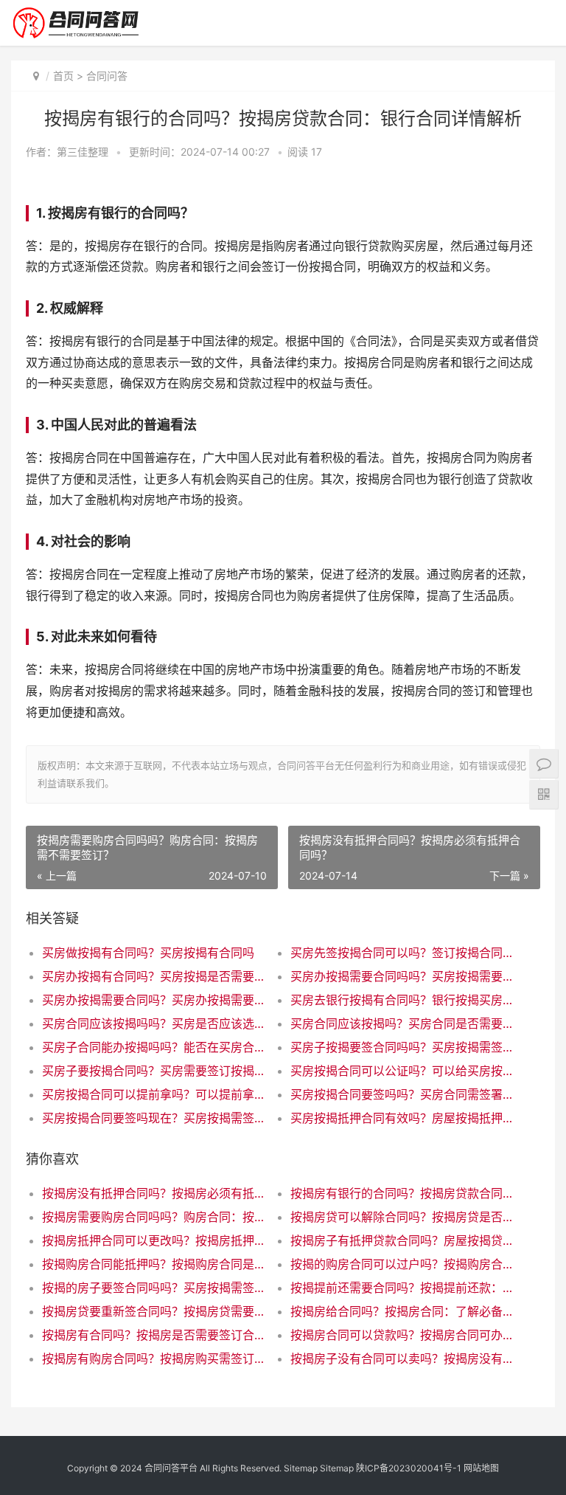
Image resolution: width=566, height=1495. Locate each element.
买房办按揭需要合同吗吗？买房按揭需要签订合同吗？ (402, 976)
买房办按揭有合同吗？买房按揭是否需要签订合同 (154, 976)
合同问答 (106, 75)
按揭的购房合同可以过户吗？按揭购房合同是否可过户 (402, 1264)
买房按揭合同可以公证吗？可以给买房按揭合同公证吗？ (402, 1070)
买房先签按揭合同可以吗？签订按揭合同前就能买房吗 (402, 952)
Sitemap (301, 1468)
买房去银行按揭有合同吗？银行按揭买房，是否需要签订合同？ (402, 999)
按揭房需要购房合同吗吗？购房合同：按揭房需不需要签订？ (154, 1216)
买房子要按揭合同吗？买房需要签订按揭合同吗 (154, 1070)
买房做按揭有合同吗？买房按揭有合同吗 (148, 952)
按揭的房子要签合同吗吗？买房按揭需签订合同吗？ (154, 1287)
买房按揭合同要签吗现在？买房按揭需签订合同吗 (154, 1118)
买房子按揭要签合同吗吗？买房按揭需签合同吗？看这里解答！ (402, 1047)
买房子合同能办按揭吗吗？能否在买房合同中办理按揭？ (154, 1047)
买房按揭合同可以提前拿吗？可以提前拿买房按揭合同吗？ (154, 1094)
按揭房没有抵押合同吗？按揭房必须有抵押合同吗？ (154, 1193)
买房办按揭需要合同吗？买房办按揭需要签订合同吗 (154, 999)
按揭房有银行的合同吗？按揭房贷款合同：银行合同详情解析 (402, 1193)
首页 (63, 75)
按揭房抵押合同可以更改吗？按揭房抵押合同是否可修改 (154, 1240)
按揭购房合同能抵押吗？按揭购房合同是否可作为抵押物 (154, 1264)
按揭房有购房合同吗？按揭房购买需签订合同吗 (154, 1358)
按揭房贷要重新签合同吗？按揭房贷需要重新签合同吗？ (154, 1311)
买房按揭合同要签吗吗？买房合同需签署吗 (402, 1094)
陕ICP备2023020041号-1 (408, 1468)
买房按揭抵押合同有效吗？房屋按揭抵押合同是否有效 (402, 1118)
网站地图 (481, 1468)
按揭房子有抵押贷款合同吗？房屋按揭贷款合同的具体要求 (402, 1240)
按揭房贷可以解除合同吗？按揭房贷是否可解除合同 (402, 1216)
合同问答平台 (171, 1468)
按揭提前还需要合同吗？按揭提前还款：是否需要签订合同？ (402, 1287)
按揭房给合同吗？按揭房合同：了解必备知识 (402, 1311)
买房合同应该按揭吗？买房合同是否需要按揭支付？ (402, 1023)
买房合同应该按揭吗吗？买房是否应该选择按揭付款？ (154, 1023)
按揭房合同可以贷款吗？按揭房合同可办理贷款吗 (402, 1334)
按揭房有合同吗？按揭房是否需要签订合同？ (154, 1334)
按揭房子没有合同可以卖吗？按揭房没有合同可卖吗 (402, 1358)
